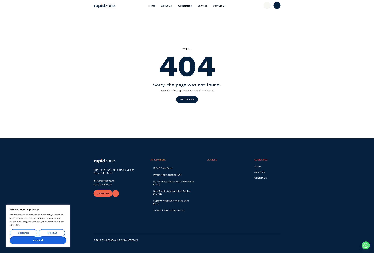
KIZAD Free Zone (162, 168)
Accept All (38, 240)
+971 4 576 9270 (103, 184)
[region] (38, 226)
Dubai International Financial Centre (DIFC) (173, 183)
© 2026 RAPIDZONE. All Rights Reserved (116, 240)
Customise (23, 233)
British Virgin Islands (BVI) (167, 174)
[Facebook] (276, 241)
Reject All (52, 233)
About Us (166, 5)
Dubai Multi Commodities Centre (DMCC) (171, 192)
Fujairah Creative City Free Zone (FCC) (171, 202)
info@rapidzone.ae (104, 180)
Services (202, 5)
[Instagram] (268, 241)
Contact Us (219, 5)
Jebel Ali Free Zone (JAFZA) (168, 210)
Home (152, 5)
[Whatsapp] (366, 245)
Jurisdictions (185, 5)
